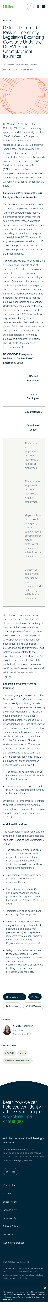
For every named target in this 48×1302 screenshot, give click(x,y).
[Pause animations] (37, 6)
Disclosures (9, 1234)
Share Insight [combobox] (12, 996)
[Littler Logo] (8, 6)
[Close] (45, 1288)
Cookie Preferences (13, 1242)
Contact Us (9, 1185)
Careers (7, 1193)
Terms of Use (10, 1218)
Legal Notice (10, 1201)
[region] (24, 1293)
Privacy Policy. (8, 1299)
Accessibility (10, 1210)
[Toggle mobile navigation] (43, 6)
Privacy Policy (10, 1226)
